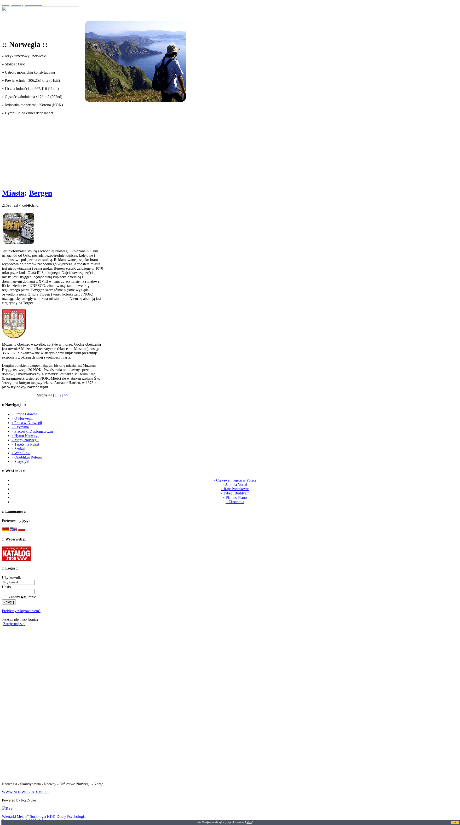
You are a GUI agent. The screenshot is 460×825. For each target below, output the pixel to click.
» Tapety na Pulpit (25, 444)
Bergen (40, 193)
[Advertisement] (52, 149)
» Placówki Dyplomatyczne (32, 431)
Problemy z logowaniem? (21, 611)
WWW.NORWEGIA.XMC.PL (26, 792)
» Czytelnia (20, 427)
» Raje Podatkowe (235, 489)
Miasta (13, 193)
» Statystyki (20, 461)
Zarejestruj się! (14, 624)
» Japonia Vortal (235, 484)
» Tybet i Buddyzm (234, 493)
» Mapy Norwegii (25, 440)
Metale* (23, 816)
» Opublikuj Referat (27, 457)
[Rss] (7, 808)
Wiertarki (9, 816)
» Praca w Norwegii (27, 423)
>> (66, 395)
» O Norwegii (22, 418)
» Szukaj (18, 449)
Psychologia (76, 816)
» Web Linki (21, 453)
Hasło (6, 587)
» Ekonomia (235, 502)
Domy (61, 816)
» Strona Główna (24, 414)
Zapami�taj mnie (22, 597)
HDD (51, 816)
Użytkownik (11, 577)
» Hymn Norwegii (25, 436)
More (249, 822)
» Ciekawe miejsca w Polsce (234, 480)
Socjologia (38, 816)
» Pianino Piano (235, 497)
